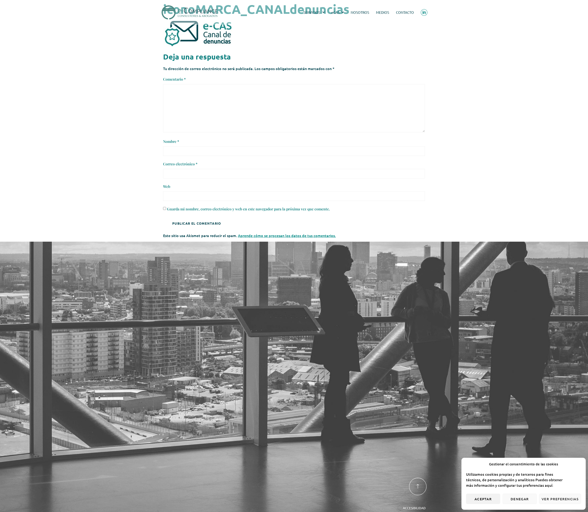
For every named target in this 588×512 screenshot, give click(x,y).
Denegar (520, 499)
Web (166, 186)
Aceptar (483, 499)
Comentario (174, 79)
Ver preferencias (560, 499)
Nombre (171, 141)
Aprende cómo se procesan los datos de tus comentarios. (287, 235)
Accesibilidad (414, 508)
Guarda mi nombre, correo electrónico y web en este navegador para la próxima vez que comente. (248, 208)
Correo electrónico (180, 163)
